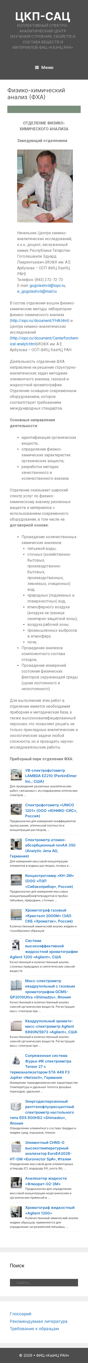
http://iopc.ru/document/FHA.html (39, 320)
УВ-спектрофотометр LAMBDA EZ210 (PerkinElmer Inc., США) (51, 776)
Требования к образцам (34, 1328)
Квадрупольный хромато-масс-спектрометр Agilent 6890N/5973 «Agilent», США (51, 1026)
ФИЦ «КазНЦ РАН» (52, 1355)
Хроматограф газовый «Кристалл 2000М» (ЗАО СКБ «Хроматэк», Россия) (49, 915)
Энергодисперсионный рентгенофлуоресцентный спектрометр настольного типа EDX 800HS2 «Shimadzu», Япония (42, 1112)
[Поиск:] (44, 1282)
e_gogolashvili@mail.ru (37, 291)
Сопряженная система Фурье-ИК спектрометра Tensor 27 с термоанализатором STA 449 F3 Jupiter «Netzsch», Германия (40, 1066)
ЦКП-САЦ (42, 16)
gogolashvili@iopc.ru (47, 285)
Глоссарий (20, 1313)
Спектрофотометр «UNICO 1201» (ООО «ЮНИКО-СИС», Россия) (51, 810)
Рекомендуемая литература (38, 1321)
